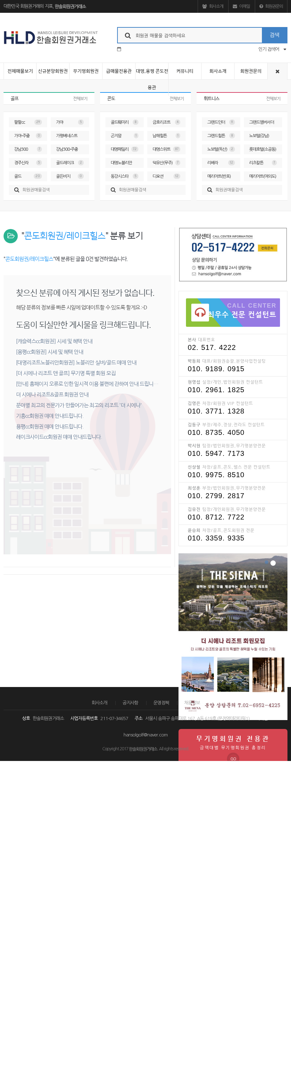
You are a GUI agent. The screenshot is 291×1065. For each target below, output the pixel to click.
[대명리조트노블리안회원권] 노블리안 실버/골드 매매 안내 (76, 362)
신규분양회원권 (53, 71)
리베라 (220, 163)
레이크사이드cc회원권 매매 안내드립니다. (59, 437)
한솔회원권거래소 (70, 6)
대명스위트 (166, 149)
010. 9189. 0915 (216, 369)
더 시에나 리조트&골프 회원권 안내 (52, 394)
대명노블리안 (124, 164)
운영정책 (161, 703)
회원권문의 (273, 6)
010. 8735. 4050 (216, 432)
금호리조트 (166, 122)
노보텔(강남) (262, 137)
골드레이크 (69, 163)
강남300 (27, 149)
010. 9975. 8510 (216, 475)
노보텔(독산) (220, 149)
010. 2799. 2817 (216, 496)
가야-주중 (27, 136)
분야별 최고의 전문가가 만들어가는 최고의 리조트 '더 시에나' (79, 405)
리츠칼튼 (262, 163)
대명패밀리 (124, 149)
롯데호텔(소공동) (262, 150)
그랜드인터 (220, 122)
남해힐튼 (166, 136)
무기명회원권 (86, 71)
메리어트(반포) (220, 177)
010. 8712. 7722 (216, 517)
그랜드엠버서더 (262, 123)
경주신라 (27, 163)
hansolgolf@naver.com (145, 735)
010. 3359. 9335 (216, 538)
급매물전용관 (119, 71)
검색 (274, 35)
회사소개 (215, 6)
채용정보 (192, 703)
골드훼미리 (124, 122)
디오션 (166, 176)
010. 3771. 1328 (216, 411)
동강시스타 (124, 176)
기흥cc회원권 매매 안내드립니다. (49, 416)
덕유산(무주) (166, 163)
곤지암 (124, 136)
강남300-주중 (69, 150)
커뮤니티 (184, 71)
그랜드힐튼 (220, 136)
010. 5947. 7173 (216, 453)
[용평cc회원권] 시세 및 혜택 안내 (49, 352)
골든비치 (69, 176)
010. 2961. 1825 (216, 390)
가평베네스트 (69, 137)
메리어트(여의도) (262, 177)
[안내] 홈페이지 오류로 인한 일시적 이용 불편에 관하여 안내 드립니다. (87, 384)
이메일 (244, 6)
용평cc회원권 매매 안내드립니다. (49, 426)
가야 (69, 122)
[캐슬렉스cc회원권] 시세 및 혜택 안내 (54, 341)
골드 (27, 176)
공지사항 (130, 703)
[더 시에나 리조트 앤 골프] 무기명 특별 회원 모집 (65, 373)
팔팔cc (27, 122)
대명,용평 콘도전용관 (152, 79)
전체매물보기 (20, 71)
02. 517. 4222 (212, 347)
